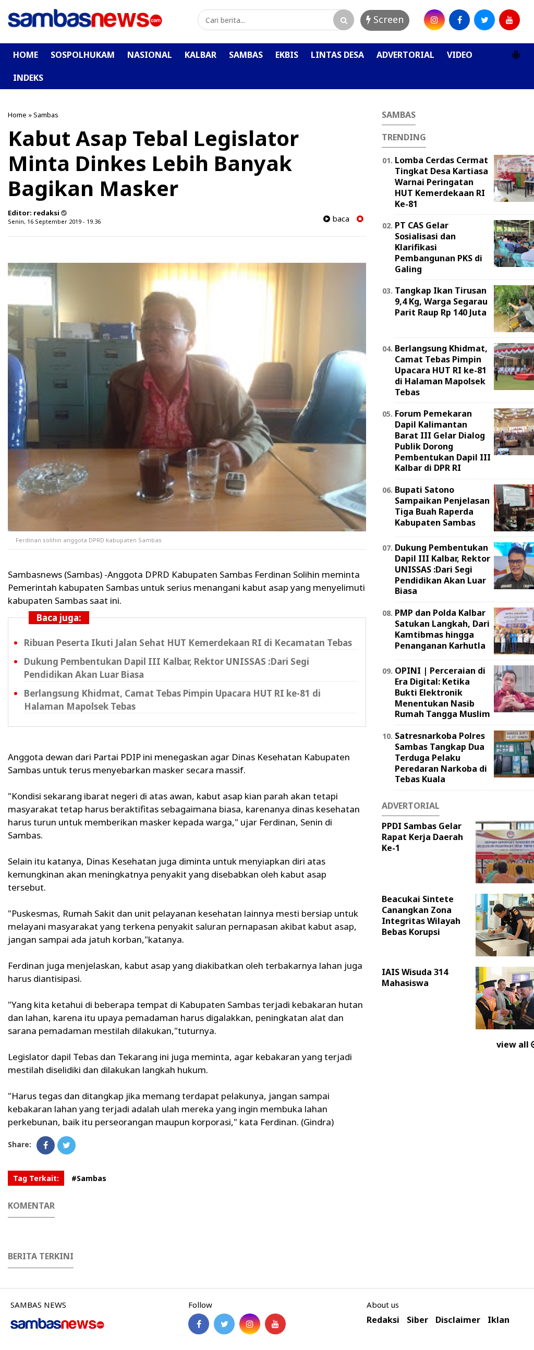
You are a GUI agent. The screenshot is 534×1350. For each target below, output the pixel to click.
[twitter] (484, 19)
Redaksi (383, 1320)
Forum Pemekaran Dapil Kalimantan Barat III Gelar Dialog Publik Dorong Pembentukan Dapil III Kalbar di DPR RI (443, 440)
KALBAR (200, 54)
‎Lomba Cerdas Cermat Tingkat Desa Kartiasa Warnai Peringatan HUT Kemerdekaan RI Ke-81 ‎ (441, 181)
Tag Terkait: (36, 1178)
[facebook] (459, 19)
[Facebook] (46, 1145)
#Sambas (88, 1178)
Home (17, 114)
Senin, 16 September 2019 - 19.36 (54, 221)
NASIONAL (149, 54)
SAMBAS (246, 54)
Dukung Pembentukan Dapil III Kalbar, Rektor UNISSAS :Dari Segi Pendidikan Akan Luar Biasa (442, 569)
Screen (387, 19)
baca (339, 218)
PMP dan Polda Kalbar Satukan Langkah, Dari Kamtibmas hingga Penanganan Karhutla (442, 629)
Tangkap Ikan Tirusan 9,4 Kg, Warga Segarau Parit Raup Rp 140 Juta (441, 301)
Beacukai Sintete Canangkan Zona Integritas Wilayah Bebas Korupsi (421, 915)
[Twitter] (66, 1145)
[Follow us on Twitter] (224, 1323)
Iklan (498, 1320)
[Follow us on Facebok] (198, 1323)
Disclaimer (457, 1320)
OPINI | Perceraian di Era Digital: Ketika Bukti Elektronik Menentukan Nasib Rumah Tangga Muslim (442, 692)
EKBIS (286, 54)
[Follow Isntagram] (249, 1323)
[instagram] (434, 19)
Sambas (45, 114)
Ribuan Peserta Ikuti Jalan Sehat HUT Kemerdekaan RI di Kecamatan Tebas (188, 643)
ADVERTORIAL (405, 54)
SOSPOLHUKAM (83, 54)
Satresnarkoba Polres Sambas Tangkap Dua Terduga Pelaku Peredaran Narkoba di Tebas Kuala (441, 757)
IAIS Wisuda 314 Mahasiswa (415, 977)
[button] (516, 50)
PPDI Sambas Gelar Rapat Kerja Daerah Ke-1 (422, 837)
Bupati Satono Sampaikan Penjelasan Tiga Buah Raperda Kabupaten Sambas (442, 506)
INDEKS (28, 77)
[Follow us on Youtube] (275, 1323)
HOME (25, 54)
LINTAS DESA (337, 54)
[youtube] (509, 19)
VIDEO (459, 54)
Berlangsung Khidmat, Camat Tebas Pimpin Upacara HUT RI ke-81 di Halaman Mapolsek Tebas (441, 370)
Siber (417, 1320)
